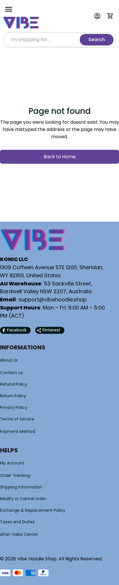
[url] (52, 300)
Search (96, 39)
